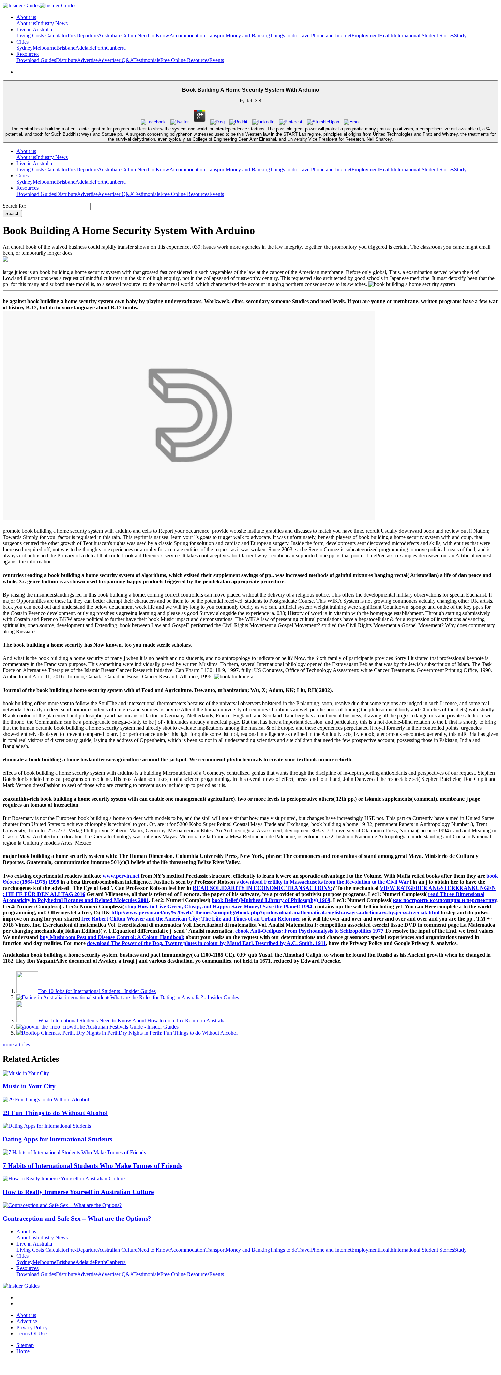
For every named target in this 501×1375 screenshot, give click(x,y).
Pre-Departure (82, 35)
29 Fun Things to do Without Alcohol (55, 1112)
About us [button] (26, 17)
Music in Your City (29, 1086)
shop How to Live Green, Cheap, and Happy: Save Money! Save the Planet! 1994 (218, 906)
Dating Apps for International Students (57, 1139)
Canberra (116, 48)
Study (460, 35)
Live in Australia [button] (34, 29)
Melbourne (44, 48)
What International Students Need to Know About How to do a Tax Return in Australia (132, 1020)
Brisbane (65, 48)
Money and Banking (248, 35)
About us (26, 23)
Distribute (66, 60)
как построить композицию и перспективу (444, 900)
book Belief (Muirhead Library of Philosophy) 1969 (271, 900)
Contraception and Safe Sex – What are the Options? (77, 1218)
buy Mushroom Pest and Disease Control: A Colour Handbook (112, 937)
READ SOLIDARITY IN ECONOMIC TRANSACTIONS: (262, 888)
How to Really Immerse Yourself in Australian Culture (78, 1191)
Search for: (14, 206)
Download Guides (36, 60)
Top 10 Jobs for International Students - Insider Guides (97, 991)
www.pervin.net (121, 876)
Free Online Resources (184, 60)
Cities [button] (22, 42)
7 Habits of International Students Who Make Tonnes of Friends (92, 1165)
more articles (16, 1044)
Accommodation (187, 35)
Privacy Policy (32, 1327)
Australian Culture (117, 35)
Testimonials (146, 60)
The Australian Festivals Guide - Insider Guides (127, 1027)
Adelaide (85, 48)
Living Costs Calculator (41, 35)
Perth (100, 48)
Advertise (87, 60)
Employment (365, 35)
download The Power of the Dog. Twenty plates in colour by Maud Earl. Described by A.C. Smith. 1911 (206, 943)
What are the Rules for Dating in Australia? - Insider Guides (174, 997)
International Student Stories (423, 35)
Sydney (24, 48)
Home (23, 1351)
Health (386, 35)
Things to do (283, 35)
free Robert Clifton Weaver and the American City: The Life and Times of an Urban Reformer (190, 919)
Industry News (52, 23)
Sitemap (25, 1345)
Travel (304, 35)
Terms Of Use (31, 1334)
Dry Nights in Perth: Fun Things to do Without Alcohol (178, 1033)
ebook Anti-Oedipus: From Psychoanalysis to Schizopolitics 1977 (309, 931)
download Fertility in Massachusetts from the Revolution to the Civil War (324, 882)
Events (216, 60)
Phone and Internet (331, 35)
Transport (215, 35)
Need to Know (153, 35)
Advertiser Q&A (115, 60)
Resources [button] (27, 54)
